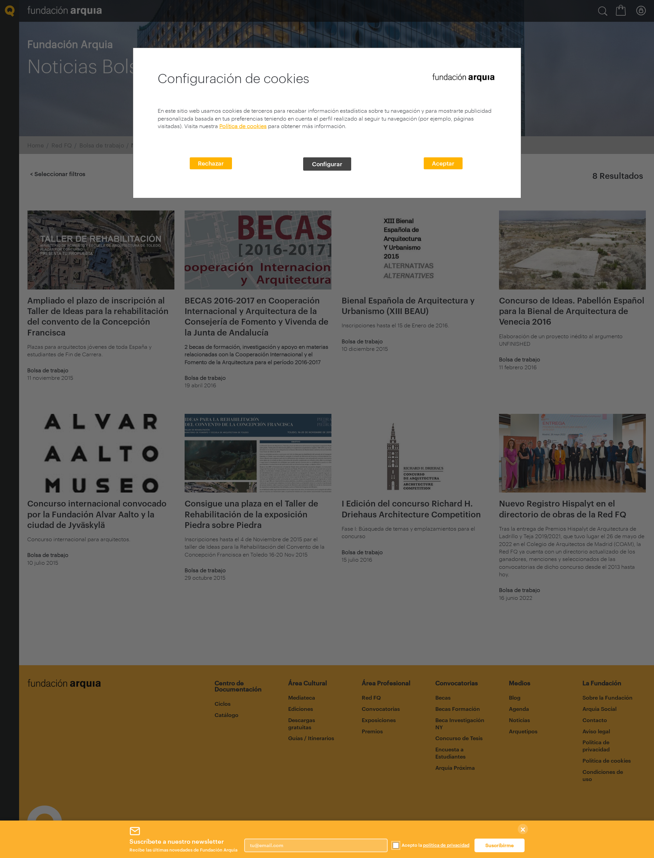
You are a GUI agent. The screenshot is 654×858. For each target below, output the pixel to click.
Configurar (327, 163)
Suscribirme (499, 845)
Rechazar (211, 163)
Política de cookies (243, 126)
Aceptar (443, 163)
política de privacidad (446, 845)
